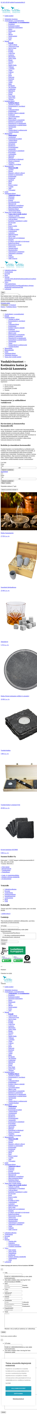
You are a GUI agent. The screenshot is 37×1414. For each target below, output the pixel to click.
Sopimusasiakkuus (24, 279)
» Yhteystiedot (5, 867)
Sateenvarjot (12, 246)
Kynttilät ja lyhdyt (13, 229)
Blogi (6, 275)
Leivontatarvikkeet (14, 116)
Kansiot (10, 200)
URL (6, 1273)
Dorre (10, 75)
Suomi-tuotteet (12, 36)
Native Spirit (12, 58)
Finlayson (11, 77)
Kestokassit (11, 178)
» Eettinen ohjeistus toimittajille (10, 877)
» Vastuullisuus (5, 872)
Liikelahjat (16, 279)
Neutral (10, 92)
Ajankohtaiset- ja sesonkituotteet (14, 20)
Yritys (6, 282)
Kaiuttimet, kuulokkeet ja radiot (17, 221)
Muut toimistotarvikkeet (15, 207)
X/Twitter (4, 926)
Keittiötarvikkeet (10, 101)
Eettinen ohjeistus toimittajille (17, 1256)
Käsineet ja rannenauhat (15, 174)
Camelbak (11, 68)
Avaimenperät (12, 142)
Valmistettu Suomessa (11, 19)
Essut (10, 108)
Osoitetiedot (8, 1300)
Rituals (10, 60)
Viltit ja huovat (12, 258)
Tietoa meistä (12, 1251)
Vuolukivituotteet (13, 132)
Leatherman (11, 89)
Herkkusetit (11, 31)
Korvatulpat (11, 152)
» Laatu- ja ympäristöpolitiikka (10, 875)
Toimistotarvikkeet (10, 193)
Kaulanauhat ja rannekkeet (16, 150)
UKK (21, 287)
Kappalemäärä (9, 1308)
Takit (9, 188)
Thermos (11, 99)
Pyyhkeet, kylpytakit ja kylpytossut (18, 241)
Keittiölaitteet (12, 111)
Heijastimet (11, 144)
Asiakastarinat (15, 287)
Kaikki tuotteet (9, 16)
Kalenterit (11, 198)
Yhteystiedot (8, 284)
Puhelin (7, 1296)
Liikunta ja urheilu (13, 216)
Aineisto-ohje (9, 279)
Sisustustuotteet (13, 250)
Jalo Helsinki (12, 87)
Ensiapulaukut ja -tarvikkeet (16, 106)
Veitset (10, 128)
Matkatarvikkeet (13, 234)
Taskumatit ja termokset (15, 253)
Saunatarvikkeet (13, 248)
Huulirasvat (11, 145)
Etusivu (3, 307)
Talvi (9, 39)
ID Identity (11, 85)
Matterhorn (11, 91)
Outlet (6, 192)
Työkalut (11, 257)
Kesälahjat (11, 24)
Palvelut (7, 277)
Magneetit (11, 156)
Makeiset (11, 157)
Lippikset (11, 180)
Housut (10, 171)
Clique (10, 70)
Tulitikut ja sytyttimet (14, 164)
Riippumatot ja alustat (14, 245)
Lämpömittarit (12, 231)
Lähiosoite (25, 1302)
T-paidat (10, 186)
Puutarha (11, 239)
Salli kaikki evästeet (18, 1388)
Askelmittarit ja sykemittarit (16, 217)
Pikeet (10, 181)
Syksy (10, 38)
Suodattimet (4, 471)
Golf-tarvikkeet (12, 219)
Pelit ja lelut (11, 236)
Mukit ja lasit (12, 118)
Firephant (11, 79)
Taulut (10, 255)
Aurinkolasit (12, 137)
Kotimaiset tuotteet (14, 26)
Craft (9, 74)
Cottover (11, 72)
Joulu (10, 32)
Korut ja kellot (12, 226)
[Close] (1, 966)
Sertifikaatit (19, 285)
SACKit (10, 62)
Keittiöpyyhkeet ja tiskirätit (16, 113)
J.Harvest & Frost (13, 46)
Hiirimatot (11, 197)
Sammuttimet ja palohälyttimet (17, 125)
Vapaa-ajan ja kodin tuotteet (13, 212)
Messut (10, 34)
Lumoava (11, 55)
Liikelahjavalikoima (10, 270)
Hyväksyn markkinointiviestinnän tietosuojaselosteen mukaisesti (13, 936)
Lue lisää (8, 1383)
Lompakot (11, 233)
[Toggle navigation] (1, 267)
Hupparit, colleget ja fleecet (16, 173)
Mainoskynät (12, 204)
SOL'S (10, 63)
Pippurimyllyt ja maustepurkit (17, 123)
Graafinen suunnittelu (14, 1246)
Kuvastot (7, 273)
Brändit (7, 41)
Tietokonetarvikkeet (14, 210)
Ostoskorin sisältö (10, 1352)
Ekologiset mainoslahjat (15, 27)
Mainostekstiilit (9, 166)
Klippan (10, 50)
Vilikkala (11, 67)
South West (11, 97)
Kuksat (10, 227)
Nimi (6, 1283)
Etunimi (24, 1285)
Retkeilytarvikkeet (13, 243)
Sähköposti (4, 940)
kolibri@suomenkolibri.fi (17, 2)
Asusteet (10, 169)
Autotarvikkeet (12, 140)
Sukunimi (25, 1287)
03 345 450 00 (5, 2)
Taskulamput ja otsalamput (16, 251)
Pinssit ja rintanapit (14, 161)
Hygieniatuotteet (13, 147)
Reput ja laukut (12, 185)
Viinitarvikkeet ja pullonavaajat (17, 130)
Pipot (9, 183)
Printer (10, 94)
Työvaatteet (11, 190)
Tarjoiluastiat (12, 127)
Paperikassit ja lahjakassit (15, 159)
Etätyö (10, 29)
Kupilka (10, 51)
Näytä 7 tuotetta (6, 483)
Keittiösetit (11, 115)
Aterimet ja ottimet (13, 104)
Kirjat (10, 224)
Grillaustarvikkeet (13, 109)
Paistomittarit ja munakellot (16, 120)
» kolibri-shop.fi (5, 913)
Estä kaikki (18, 1393)
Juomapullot (12, 149)
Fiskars (10, 80)
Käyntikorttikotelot (14, 202)
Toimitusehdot (6, 870)
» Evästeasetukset (6, 878)
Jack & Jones (12, 48)
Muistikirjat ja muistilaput (16, 205)
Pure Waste (11, 96)
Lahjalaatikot (12, 154)
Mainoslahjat (8, 133)
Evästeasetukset (18, 1399)
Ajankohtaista (9, 272)
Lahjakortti (8, 289)
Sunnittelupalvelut (10, 896)
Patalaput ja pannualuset (15, 121)
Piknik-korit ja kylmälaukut (16, 238)
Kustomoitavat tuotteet (15, 139)
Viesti (6, 1312)
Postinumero (26, 1306)
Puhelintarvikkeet (13, 209)
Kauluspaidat (12, 176)
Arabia (10, 82)
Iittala (10, 84)
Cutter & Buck (12, 44)
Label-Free (11, 53)
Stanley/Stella (12, 65)
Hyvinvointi (12, 222)
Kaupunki (25, 1304)
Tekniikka (11, 162)
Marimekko (11, 56)
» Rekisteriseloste (6, 868)
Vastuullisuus (12, 285)
